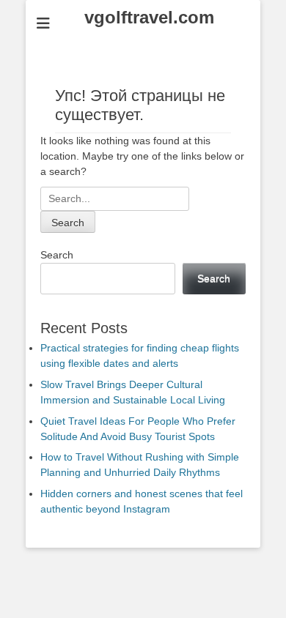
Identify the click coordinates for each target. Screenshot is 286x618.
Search (56, 255)
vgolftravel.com (149, 17)
